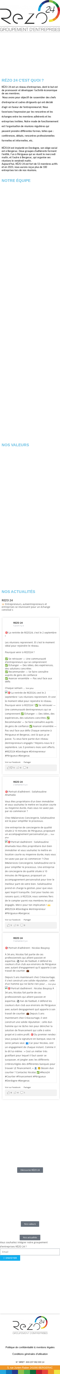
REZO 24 (18, 622)
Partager (27, 762)
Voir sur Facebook (13, 762)
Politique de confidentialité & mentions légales (30, 1347)
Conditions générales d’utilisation (30, 1354)
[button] (30, 32)
